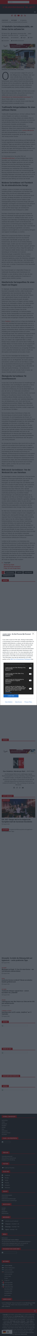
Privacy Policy (28, 702)
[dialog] (18, 668)
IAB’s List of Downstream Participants (20, 659)
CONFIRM (11, 695)
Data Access (18, 702)
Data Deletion (8, 702)
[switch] (30, 668)
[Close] (33, 634)
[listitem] (18, 664)
